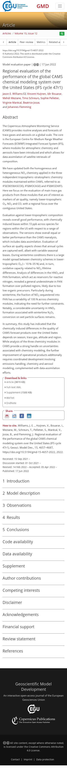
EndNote (11, 403)
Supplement (13, 392)
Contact (15, 759)
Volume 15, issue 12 (26, 33)
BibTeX (10, 397)
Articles (7, 33)
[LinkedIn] (29, 415)
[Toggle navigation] (59, 6)
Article (12, 42)
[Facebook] (21, 415)
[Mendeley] (7, 415)
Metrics (41, 42)
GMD (43, 6)
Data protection (45, 759)
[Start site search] (61, 34)
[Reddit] (14, 415)
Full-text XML (13, 387)
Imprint (28, 759)
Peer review (26, 42)
